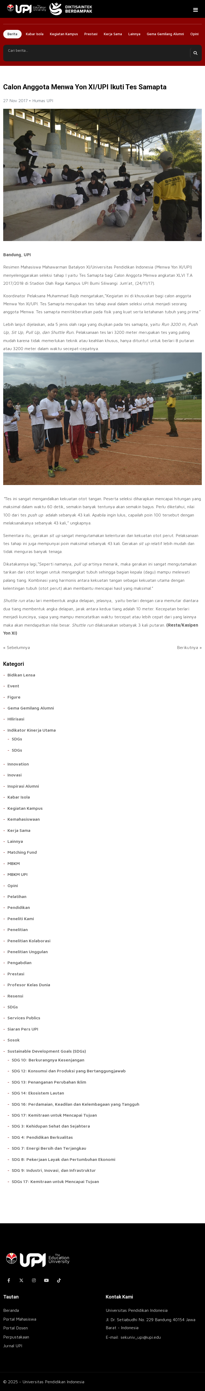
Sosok (13, 1039)
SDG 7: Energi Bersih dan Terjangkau (49, 1148)
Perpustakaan (16, 1336)
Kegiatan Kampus (64, 34)
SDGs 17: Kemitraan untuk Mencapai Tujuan (55, 1181)
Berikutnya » (189, 647)
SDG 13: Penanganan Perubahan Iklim (49, 1082)
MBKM (13, 863)
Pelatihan (16, 896)
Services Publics (23, 1017)
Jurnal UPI (12, 1345)
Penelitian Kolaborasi (28, 940)
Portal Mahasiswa (19, 1319)
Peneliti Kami (20, 918)
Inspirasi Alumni (23, 786)
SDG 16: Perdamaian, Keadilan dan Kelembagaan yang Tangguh (75, 1104)
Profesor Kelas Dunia (28, 984)
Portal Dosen (15, 1327)
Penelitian (17, 929)
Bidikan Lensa (21, 674)
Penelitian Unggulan (27, 951)
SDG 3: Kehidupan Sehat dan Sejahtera (51, 1126)
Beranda (11, 1310)
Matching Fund (22, 852)
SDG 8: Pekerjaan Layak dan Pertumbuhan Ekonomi (63, 1159)
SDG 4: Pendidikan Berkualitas (42, 1137)
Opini (194, 34)
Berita (12, 34)
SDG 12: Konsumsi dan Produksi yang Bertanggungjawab (69, 1070)
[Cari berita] (195, 53)
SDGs (17, 738)
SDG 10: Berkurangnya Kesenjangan (48, 1059)
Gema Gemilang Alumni (165, 34)
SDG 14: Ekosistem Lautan (38, 1093)
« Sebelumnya (16, 647)
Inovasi (14, 774)
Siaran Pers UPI (22, 1029)
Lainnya (134, 34)
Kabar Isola (35, 34)
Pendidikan (18, 907)
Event (13, 685)
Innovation (18, 763)
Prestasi (90, 34)
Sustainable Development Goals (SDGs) (46, 1051)
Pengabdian (19, 962)
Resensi (15, 995)
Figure (14, 697)
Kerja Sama (113, 34)
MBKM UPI (17, 874)
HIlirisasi (15, 718)
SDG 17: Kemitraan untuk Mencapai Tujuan (54, 1115)
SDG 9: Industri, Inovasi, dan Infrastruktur (54, 1170)
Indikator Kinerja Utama (31, 730)
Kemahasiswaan (23, 819)
